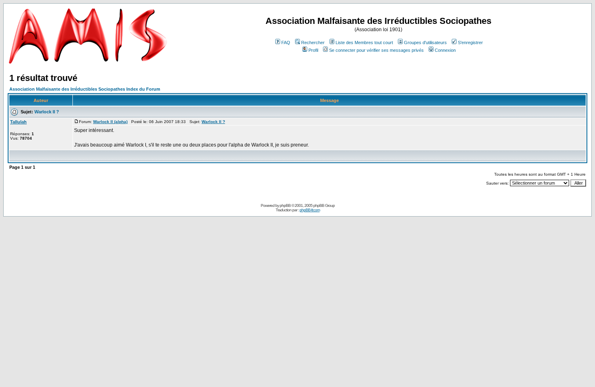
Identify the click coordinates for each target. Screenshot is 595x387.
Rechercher (313, 42)
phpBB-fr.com (310, 210)
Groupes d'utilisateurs (425, 42)
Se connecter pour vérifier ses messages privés (376, 50)
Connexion (445, 50)
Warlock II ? (46, 111)
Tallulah (18, 121)
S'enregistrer (470, 42)
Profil (313, 50)
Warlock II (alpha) (110, 121)
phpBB (285, 205)
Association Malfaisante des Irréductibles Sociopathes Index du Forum (84, 89)
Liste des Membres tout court (364, 42)
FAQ (285, 42)
